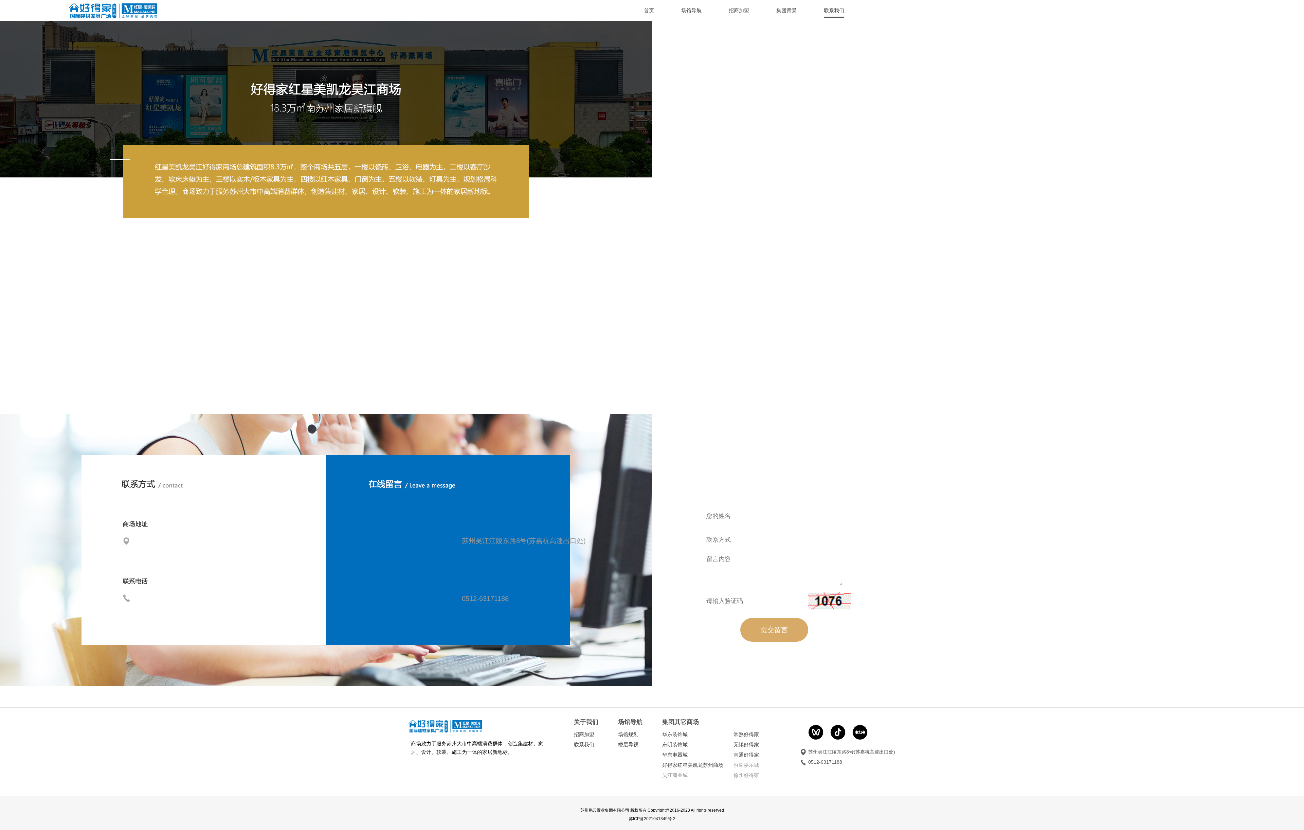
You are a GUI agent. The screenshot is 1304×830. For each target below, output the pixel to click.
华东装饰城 (675, 734)
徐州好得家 (746, 775)
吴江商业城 (675, 775)
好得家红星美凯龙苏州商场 (692, 765)
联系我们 (584, 744)
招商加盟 (739, 10)
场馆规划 (628, 734)
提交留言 (774, 630)
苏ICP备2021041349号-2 (652, 818)
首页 (649, 10)
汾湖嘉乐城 (746, 765)
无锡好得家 (746, 744)
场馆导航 (691, 10)
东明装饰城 (675, 744)
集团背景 (786, 10)
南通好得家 (746, 755)
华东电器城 (675, 755)
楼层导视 (628, 744)
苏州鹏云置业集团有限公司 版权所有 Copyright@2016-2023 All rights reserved (652, 810)
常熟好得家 (746, 734)
